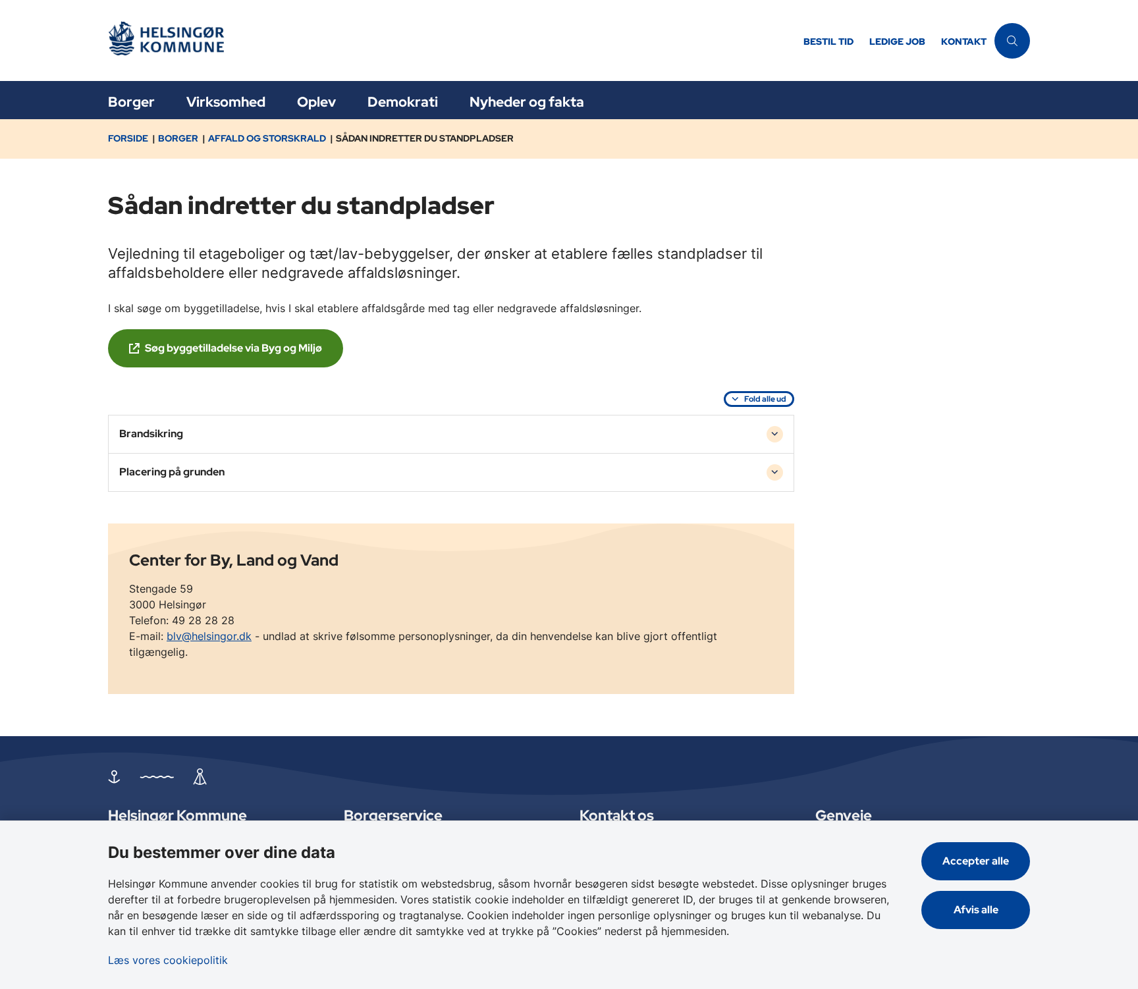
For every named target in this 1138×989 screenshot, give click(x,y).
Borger (131, 102)
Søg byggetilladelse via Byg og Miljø (233, 348)
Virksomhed (225, 102)
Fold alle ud (765, 399)
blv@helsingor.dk (209, 636)
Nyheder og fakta (527, 102)
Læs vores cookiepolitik (168, 960)
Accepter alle (975, 861)
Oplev (316, 102)
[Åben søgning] (1012, 41)
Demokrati (402, 102)
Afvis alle (976, 910)
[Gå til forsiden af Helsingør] (452, 40)
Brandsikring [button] (151, 434)
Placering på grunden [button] (172, 472)
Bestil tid (828, 42)
